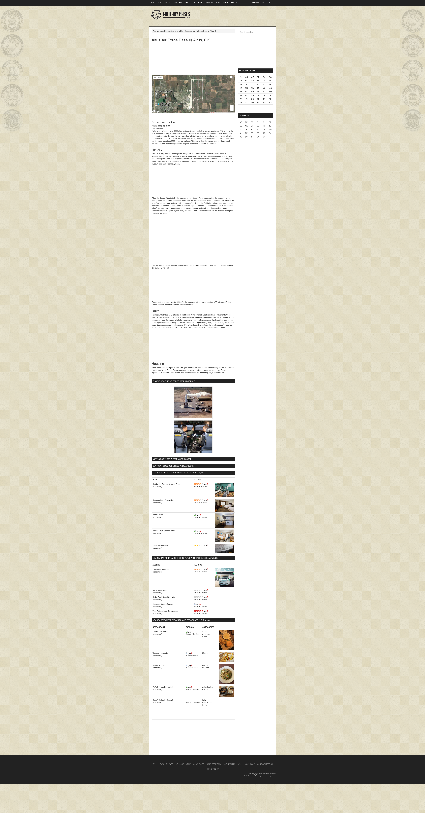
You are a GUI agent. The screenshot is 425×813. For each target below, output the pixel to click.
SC (252, 99)
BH (258, 122)
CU (264, 122)
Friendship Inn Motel (160, 545)
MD (246, 88)
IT (241, 129)
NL (241, 133)
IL (246, 84)
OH (258, 95)
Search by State (247, 70)
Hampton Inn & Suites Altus (163, 500)
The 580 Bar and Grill (161, 631)
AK (246, 77)
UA (258, 136)
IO (264, 126)
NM (270, 91)
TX (270, 99)
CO (270, 77)
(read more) (157, 486)
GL (246, 126)
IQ (270, 126)
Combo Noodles (159, 665)
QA (264, 133)
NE (246, 91)
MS (264, 88)
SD (258, 99)
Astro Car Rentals (159, 590)
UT (241, 102)
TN (264, 99)
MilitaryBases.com (269, 774)
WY (270, 102)
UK (264, 136)
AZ (252, 77)
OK (264, 95)
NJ (264, 91)
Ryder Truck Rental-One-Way (164, 597)
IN (252, 84)
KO (258, 129)
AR (258, 77)
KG (252, 129)
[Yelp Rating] (206, 484)
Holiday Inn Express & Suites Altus (166, 484)
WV (264, 102)
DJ (241, 126)
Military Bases (170, 15)
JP (246, 129)
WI (258, 102)
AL (241, 77)
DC (252, 80)
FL (258, 80)
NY (241, 95)
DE (246, 80)
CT (241, 80)
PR (258, 133)
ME (241, 88)
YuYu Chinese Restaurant (163, 687)
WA (252, 102)
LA (270, 84)
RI (246, 99)
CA (264, 77)
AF (241, 122)
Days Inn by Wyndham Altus (164, 530)
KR (264, 129)
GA (264, 80)
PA (241, 99)
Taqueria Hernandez (161, 653)
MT (241, 91)
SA (270, 133)
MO (270, 88)
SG (241, 136)
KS (258, 84)
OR (270, 95)
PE (246, 133)
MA (252, 88)
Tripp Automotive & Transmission (165, 611)
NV (252, 91)
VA (246, 102)
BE (246, 122)
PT (252, 133)
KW (270, 129)
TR (252, 136)
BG (252, 122)
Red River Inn (158, 514)
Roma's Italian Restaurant (163, 700)
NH (258, 91)
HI (270, 80)
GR (252, 126)
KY (264, 84)
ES (246, 136)
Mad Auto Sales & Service (163, 604)
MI (258, 88)
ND (252, 95)
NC (246, 95)
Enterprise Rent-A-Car (161, 569)
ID (241, 84)
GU (258, 126)
